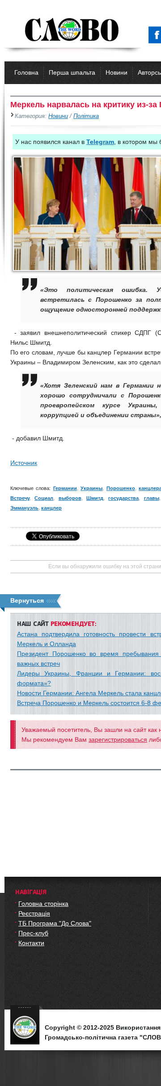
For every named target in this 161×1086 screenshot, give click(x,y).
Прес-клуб (33, 933)
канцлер (51, 508)
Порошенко (120, 488)
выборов (70, 498)
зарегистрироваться (118, 739)
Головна (26, 72)
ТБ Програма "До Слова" (54, 923)
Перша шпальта (72, 72)
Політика (86, 116)
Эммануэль (24, 508)
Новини (116, 72)
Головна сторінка (43, 903)
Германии (65, 488)
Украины (91, 488)
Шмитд (94, 498)
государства (123, 498)
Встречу (20, 498)
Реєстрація (34, 913)
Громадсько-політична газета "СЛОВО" (72, 30)
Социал (43, 498)
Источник (23, 462)
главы (151, 498)
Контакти (31, 943)
